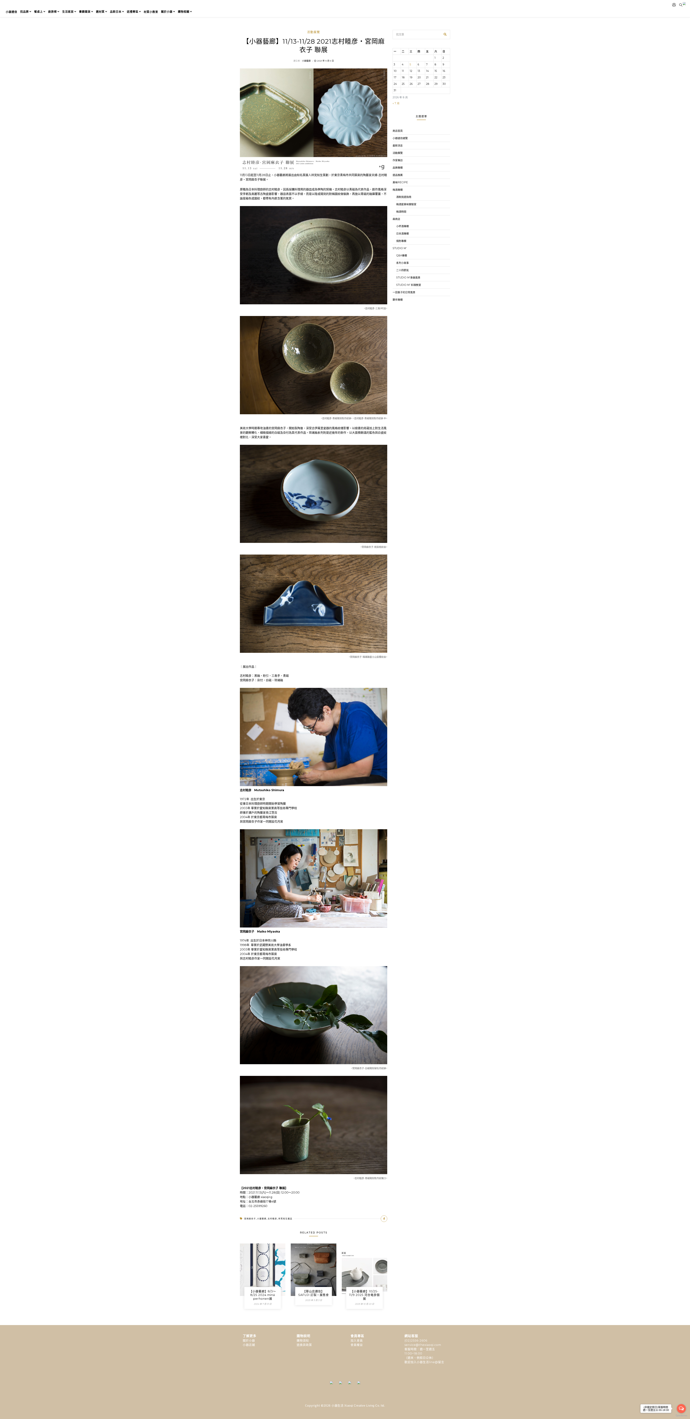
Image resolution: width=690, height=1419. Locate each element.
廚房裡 (52, 11)
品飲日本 (115, 11)
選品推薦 (398, 175)
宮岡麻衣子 (250, 1218)
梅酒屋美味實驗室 (406, 204)
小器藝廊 (306, 60)
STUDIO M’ (400, 248)
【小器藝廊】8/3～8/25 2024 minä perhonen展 (262, 1295)
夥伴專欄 (398, 299)
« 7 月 (396, 103)
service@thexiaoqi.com (422, 1345)
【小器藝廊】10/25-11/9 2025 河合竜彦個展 (364, 1295)
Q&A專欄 (401, 255)
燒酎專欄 (401, 241)
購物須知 (303, 1340)
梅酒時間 (401, 211)
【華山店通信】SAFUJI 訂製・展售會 (313, 1293)
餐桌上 (38, 11)
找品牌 (24, 11)
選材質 (100, 11)
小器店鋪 (249, 1345)
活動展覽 (313, 32)
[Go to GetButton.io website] (681, 1415)
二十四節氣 (402, 270)
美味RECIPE (400, 182)
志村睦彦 (272, 1218)
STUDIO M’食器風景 (408, 277)
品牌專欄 (398, 167)
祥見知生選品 (285, 1218)
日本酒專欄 (402, 233)
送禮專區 (132, 11)
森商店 (396, 219)
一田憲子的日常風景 (404, 292)
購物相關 (183, 11)
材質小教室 (151, 11)
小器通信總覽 (400, 138)
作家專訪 (398, 160)
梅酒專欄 (398, 189)
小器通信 (11, 11)
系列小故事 (402, 262)
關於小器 (166, 11)
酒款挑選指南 (403, 197)
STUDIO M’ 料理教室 (408, 285)
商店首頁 (398, 130)
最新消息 (398, 145)
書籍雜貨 (85, 11)
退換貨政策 (304, 1345)
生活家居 (68, 11)
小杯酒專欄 (402, 226)
